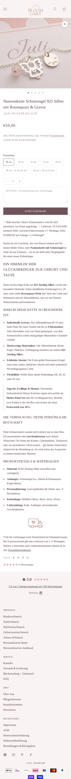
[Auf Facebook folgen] (30, 754)
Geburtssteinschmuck (16, 632)
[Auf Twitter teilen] (18, 557)
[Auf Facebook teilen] (13, 557)
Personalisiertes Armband (18, 648)
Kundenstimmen (12, 704)
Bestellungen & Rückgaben (19, 746)
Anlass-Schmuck (13, 637)
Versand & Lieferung (15, 668)
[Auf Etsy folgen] (5, 754)
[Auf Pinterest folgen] (22, 754)
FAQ (6, 678)
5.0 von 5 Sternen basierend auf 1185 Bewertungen (35, 586)
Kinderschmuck (12, 616)
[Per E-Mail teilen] (27, 557)
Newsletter (9, 709)
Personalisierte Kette (15, 642)
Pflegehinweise (12, 699)
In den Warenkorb (35, 211)
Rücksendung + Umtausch (18, 673)
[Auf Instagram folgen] (13, 754)
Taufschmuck (11, 621)
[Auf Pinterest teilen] (23, 557)
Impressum (9, 725)
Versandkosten (56, 135)
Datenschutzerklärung (16, 735)
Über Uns (8, 694)
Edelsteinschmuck (14, 627)
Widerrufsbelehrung (15, 740)
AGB (6, 730)
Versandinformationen (19, 550)
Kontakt (8, 663)
